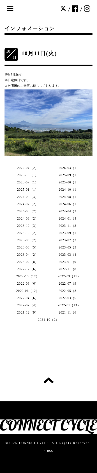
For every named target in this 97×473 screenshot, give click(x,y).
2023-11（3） (69, 225)
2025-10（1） (27, 175)
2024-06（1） (69, 204)
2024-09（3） (27, 197)
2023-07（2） (69, 240)
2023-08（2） (27, 240)
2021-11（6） (69, 312)
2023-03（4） (69, 254)
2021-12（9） (27, 312)
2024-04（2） (69, 211)
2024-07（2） (27, 204)
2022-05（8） (69, 291)
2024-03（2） (27, 218)
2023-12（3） (27, 225)
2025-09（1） (69, 175)
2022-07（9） (69, 283)
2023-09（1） (69, 233)
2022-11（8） (69, 269)
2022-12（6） (27, 269)
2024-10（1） (69, 189)
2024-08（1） (69, 197)
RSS (50, 451)
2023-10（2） (27, 233)
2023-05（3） (69, 247)
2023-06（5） (27, 247)
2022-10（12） (27, 276)
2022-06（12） (27, 291)
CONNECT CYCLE (34, 443)
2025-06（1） (69, 182)
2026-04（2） (27, 168)
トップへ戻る (49, 380)
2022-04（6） (27, 298)
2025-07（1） (27, 182)
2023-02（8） (27, 262)
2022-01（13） (69, 305)
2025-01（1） (27, 189)
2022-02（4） (27, 305)
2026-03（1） (69, 168)
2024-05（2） (27, 211)
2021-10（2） (48, 319)
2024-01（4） (69, 218)
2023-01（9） (69, 262)
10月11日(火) (39, 53)
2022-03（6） (69, 298)
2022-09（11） (69, 276)
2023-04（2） (27, 254)
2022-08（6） (27, 283)
